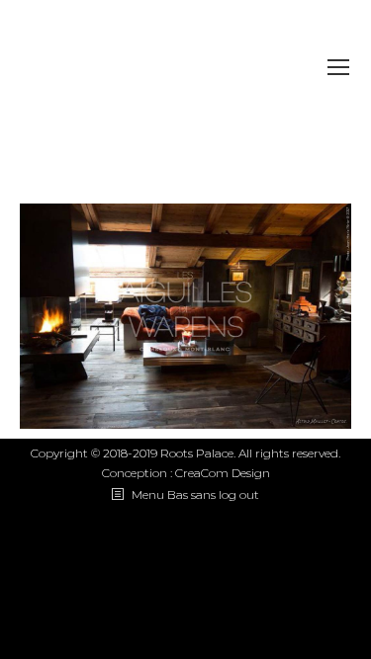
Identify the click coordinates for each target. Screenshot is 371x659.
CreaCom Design (222, 472)
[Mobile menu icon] (338, 67)
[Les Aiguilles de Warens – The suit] (185, 316)
